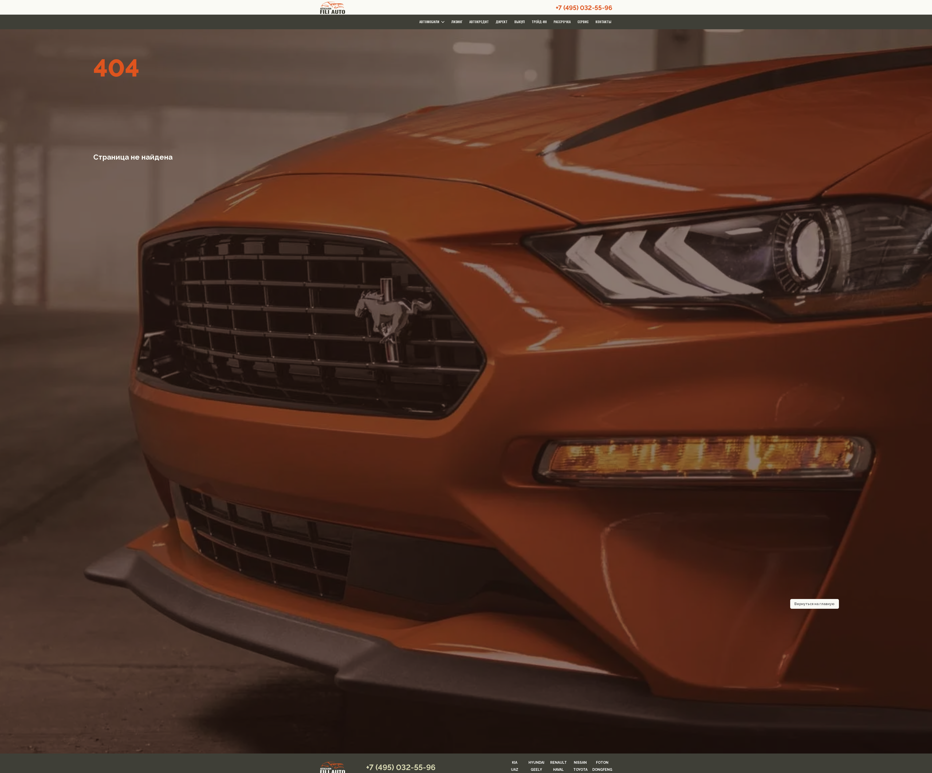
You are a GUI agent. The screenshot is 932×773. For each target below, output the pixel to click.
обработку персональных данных (438, 454)
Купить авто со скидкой (466, 444)
